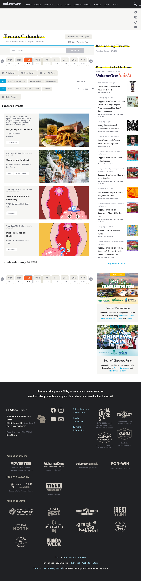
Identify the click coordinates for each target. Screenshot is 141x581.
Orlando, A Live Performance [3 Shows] (110, 232)
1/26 (46, 61)
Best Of (87, 4)
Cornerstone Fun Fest (17, 159)
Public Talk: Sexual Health (15, 234)
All (3, 81)
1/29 (74, 61)
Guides (68, 4)
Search (75, 50)
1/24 (28, 61)
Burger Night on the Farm (19, 129)
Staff (57, 557)
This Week (10, 73)
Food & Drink (12, 143)
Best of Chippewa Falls (118, 360)
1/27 (56, 61)
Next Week (29, 73)
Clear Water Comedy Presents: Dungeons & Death (110, 88)
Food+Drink (49, 4)
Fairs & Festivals (21, 173)
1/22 (10, 61)
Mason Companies (121, 368)
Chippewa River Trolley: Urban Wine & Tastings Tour (111, 176)
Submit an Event (78, 36)
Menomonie (51, 81)
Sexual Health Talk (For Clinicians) (18, 198)
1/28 (65, 61)
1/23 (19, 61)
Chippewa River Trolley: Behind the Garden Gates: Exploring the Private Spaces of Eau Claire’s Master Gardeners (111, 106)
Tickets (97, 4)
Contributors (69, 557)
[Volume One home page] (14, 4)
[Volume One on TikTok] (135, 22)
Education (12, 213)
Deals (59, 4)
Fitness (47, 88)
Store (106, 4)
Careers (82, 557)
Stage (28, 88)
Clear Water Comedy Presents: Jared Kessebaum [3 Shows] (110, 142)
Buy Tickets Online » (118, 263)
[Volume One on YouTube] (135, 27)
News (29, 4)
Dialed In (78, 4)
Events (37, 4)
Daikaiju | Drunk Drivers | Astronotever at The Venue (108, 127)
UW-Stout (130, 318)
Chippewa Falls (36, 81)
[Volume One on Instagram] (135, 17)
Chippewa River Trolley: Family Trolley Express (110, 159)
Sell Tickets (80, 42)
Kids (10, 88)
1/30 (83, 61)
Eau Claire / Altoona (16, 81)
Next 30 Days (49, 73)
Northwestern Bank (117, 371)
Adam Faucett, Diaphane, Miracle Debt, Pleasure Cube (110, 194)
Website (86, 562)
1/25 (37, 61)
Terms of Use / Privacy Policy (47, 568)
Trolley (114, 4)
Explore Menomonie (114, 318)
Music (18, 88)
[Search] (135, 4)
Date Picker (11, 97)
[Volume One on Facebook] (135, 12)
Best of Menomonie (118, 308)
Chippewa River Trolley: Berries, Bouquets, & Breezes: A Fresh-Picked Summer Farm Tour (110, 251)
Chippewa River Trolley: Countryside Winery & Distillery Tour (110, 213)
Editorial (75, 562)
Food (37, 88)
